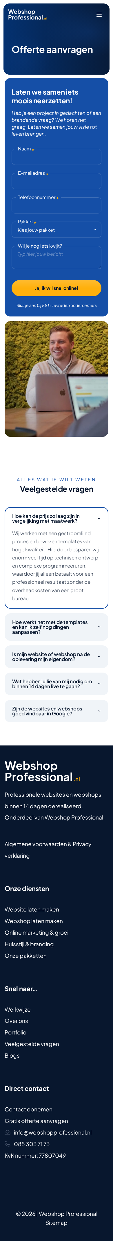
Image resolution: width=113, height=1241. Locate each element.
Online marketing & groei (36, 932)
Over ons (16, 1020)
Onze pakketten (26, 955)
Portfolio (15, 1032)
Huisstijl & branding (29, 943)
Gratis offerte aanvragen (36, 1120)
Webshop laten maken (34, 920)
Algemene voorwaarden (36, 843)
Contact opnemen (28, 1109)
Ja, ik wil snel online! (57, 288)
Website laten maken (32, 909)
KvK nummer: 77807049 (35, 1155)
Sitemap (56, 1222)
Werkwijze (18, 1009)
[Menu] (99, 15)
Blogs (12, 1055)
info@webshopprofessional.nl (53, 1132)
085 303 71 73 (32, 1143)
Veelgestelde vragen (32, 1043)
